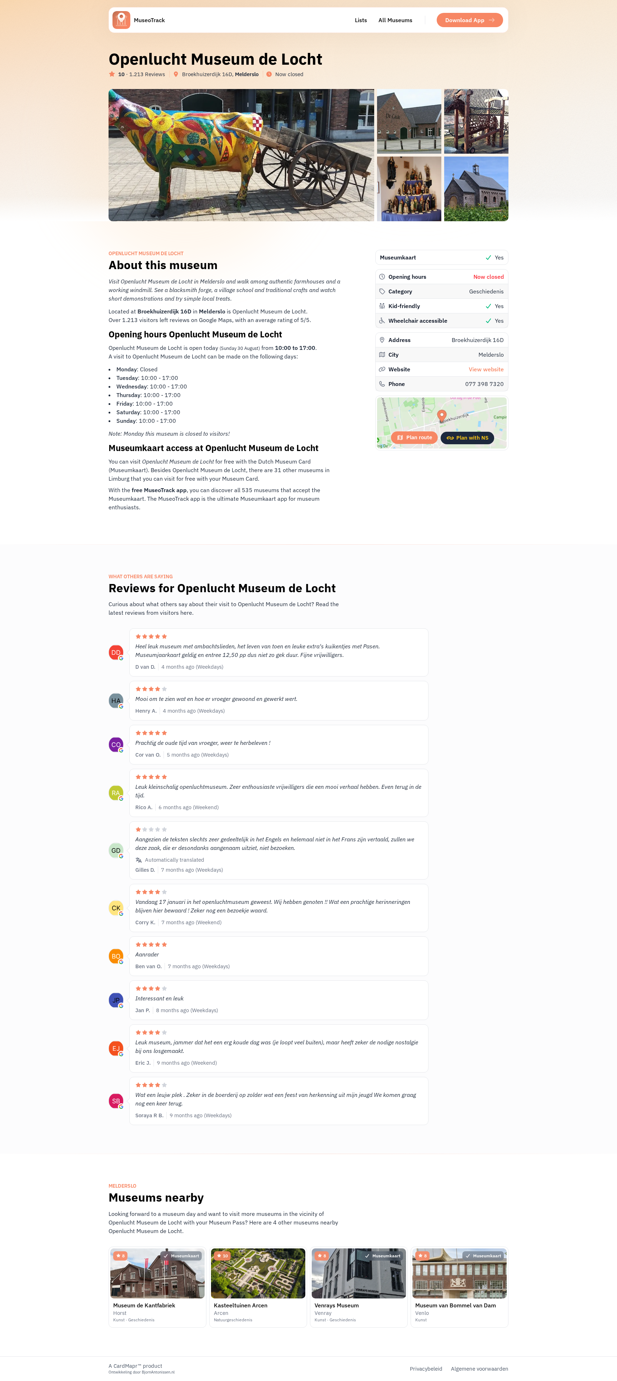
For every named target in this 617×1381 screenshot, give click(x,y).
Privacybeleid (426, 1368)
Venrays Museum (337, 1305)
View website (486, 369)
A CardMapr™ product (135, 1365)
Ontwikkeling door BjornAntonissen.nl (142, 1372)
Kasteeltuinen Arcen (240, 1305)
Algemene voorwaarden (479, 1368)
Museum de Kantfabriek (144, 1305)
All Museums (395, 20)
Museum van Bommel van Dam (455, 1305)
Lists (361, 20)
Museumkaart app (263, 498)
